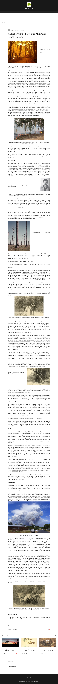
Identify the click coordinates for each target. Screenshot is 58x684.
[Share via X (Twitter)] (11, 625)
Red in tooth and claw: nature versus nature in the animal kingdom (47, 649)
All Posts (3, 22)
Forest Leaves (29, 8)
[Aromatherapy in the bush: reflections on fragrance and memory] (29, 642)
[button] (54, 22)
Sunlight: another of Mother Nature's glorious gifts (10, 649)
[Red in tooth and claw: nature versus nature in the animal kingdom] (47, 642)
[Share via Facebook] (8, 625)
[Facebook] (27, 677)
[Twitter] (29, 677)
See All (54, 635)
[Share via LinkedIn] (14, 625)
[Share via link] (16, 625)
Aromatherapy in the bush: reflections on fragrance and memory (28, 649)
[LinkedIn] (30, 677)
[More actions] (49, 30)
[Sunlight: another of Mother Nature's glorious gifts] (10, 642)
